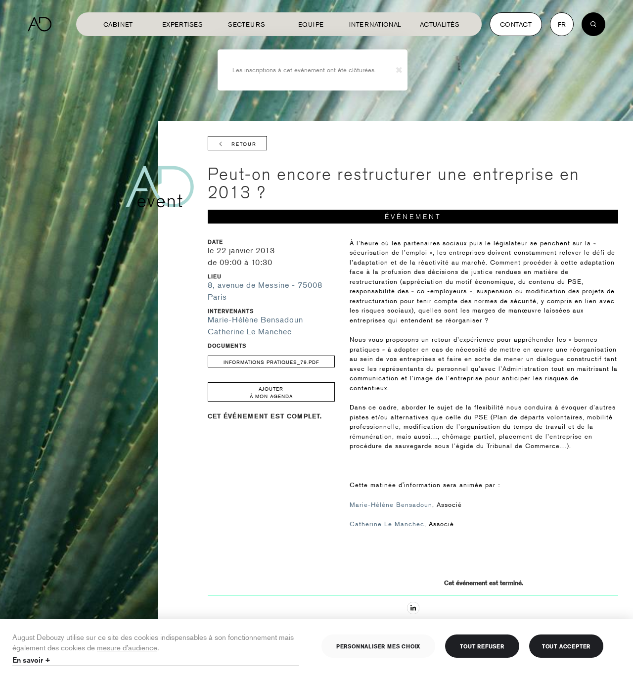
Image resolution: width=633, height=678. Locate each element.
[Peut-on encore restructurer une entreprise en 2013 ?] (413, 608)
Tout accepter (566, 645)
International (375, 24)
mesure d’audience (127, 647)
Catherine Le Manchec (250, 331)
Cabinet (118, 24)
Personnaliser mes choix (378, 645)
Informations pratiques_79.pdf (271, 362)
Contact (516, 24)
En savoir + (31, 660)
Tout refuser (482, 645)
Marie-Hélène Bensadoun (255, 319)
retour (244, 143)
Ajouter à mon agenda (271, 392)
